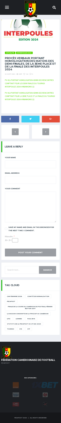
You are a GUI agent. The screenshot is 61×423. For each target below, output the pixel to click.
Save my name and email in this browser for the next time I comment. (31, 229)
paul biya (31, 319)
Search (47, 270)
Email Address (12, 173)
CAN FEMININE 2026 (14, 296)
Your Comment (12, 189)
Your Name (10, 157)
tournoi (10, 329)
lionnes (19, 319)
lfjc (8, 319)
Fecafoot (11, 301)
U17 (28, 329)
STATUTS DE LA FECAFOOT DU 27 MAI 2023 (24, 324)
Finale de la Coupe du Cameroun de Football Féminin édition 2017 (30, 307)
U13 (20, 329)
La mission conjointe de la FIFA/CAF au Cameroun (27, 313)
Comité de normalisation (38, 296)
